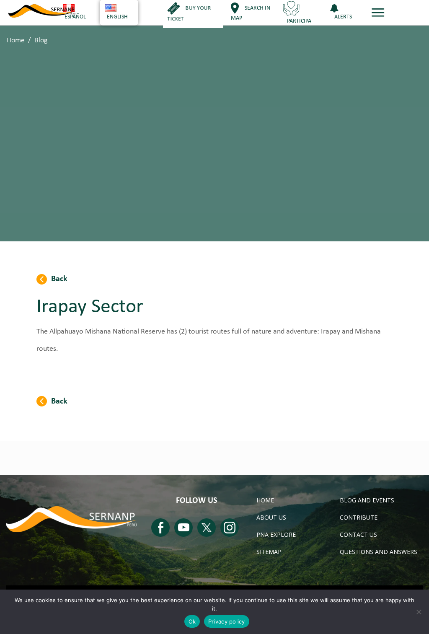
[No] (418, 612)
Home (16, 40)
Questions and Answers (378, 552)
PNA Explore (276, 534)
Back (59, 279)
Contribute (358, 517)
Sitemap (269, 552)
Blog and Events (367, 500)
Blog (40, 40)
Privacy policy (226, 621)
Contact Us (358, 534)
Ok (192, 621)
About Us (271, 517)
